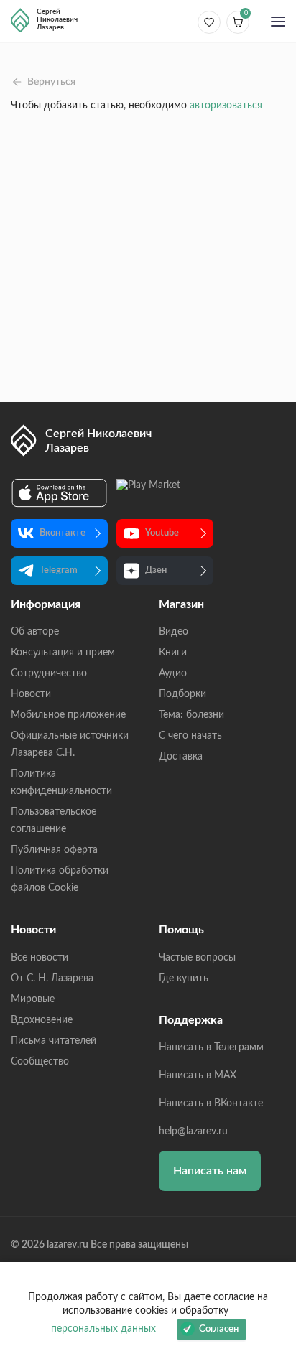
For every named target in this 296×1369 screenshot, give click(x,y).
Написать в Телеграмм (211, 1047)
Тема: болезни (191, 715)
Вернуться (51, 82)
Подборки (182, 694)
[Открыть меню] (278, 23)
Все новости (39, 958)
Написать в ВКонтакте (211, 1103)
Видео (173, 632)
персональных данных (103, 1329)
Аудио (173, 673)
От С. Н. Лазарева (52, 978)
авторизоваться (226, 106)
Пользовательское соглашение (53, 820)
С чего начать (190, 736)
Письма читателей (53, 1041)
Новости (31, 694)
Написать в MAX (197, 1075)
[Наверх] (270, 1218)
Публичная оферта (54, 850)
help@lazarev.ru (193, 1131)
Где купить (183, 978)
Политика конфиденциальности (61, 782)
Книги (173, 653)
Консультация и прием (63, 653)
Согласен (219, 1329)
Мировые (33, 999)
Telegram (59, 570)
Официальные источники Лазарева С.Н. (70, 744)
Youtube (162, 533)
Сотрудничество (49, 673)
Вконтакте (62, 533)
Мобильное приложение (68, 715)
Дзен (156, 570)
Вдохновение (42, 1020)
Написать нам (209, 1171)
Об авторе (35, 632)
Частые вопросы (197, 958)
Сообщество (40, 1062)
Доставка (181, 757)
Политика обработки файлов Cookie (59, 879)
